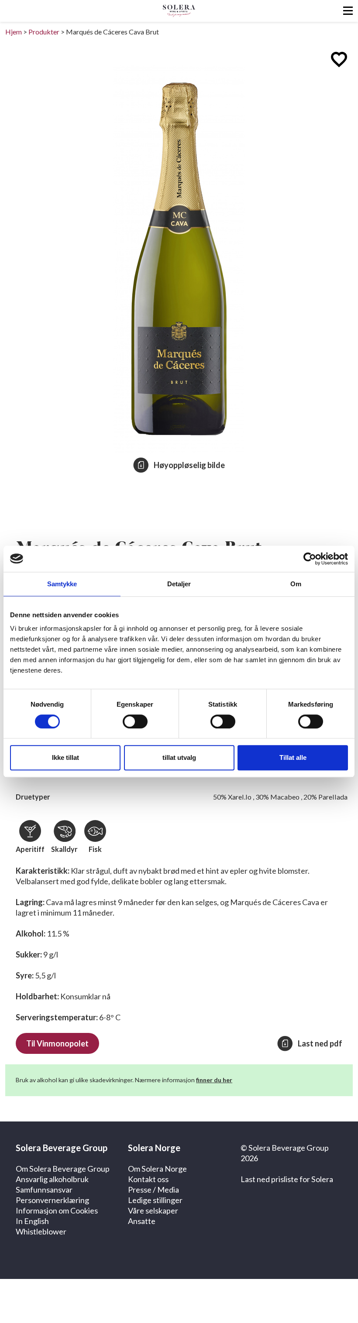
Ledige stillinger (155, 1200)
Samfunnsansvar (44, 1189)
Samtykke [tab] (62, 584)
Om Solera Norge (157, 1168)
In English (32, 1221)
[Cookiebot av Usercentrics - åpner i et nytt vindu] (310, 558)
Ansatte (141, 1221)
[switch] (135, 721)
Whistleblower (41, 1231)
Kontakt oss (148, 1179)
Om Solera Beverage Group (63, 1168)
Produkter (43, 31)
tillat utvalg (179, 757)
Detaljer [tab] (179, 584)
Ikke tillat (65, 757)
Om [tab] (295, 584)
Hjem (13, 31)
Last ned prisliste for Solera (287, 1179)
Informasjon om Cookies (57, 1210)
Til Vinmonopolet (57, 1043)
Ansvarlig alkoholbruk (52, 1179)
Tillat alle (292, 757)
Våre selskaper (153, 1210)
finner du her (214, 1080)
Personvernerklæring (52, 1200)
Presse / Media (153, 1189)
